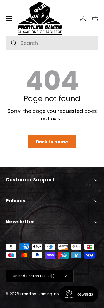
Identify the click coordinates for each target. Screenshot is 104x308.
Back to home (52, 142)
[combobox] (52, 43)
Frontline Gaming (36, 294)
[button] (95, 18)
